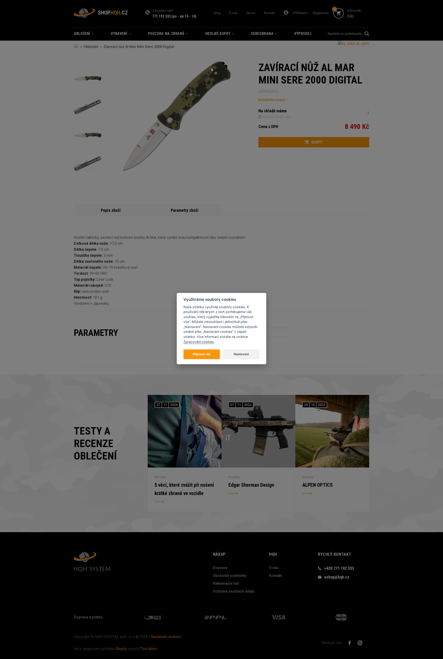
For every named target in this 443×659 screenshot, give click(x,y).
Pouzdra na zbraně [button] (167, 33)
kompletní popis (271, 100)
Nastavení (241, 354)
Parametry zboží (184, 210)
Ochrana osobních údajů (233, 591)
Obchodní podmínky (229, 575)
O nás (233, 13)
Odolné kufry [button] (218, 33)
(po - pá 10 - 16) (183, 16)
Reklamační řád (226, 583)
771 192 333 (161, 16)
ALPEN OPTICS (317, 485)
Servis (250, 13)
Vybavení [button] (119, 33)
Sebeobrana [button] (263, 33)
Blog (217, 13)
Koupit (317, 142)
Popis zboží (111, 210)
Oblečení (91, 47)
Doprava (220, 568)
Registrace (321, 13)
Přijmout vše (202, 354)
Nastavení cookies (166, 637)
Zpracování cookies (198, 341)
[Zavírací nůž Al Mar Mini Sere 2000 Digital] (87, 78)
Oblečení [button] (82, 33)
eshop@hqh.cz (336, 577)
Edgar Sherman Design (251, 485)
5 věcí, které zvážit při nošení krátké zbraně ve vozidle (184, 489)
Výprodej (302, 33)
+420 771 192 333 (339, 568)
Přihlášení (300, 13)
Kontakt (269, 13)
